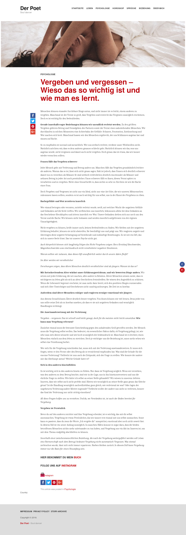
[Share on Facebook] (182, 264)
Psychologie (103, 8)
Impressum (26, 511)
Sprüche (131, 8)
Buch (78, 457)
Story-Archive (59, 511)
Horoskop (118, 8)
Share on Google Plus (32, 131)
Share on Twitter (32, 121)
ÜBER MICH (158, 8)
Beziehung (144, 8)
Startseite (78, 8)
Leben (89, 8)
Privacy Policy (41, 511)
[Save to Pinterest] (182, 270)
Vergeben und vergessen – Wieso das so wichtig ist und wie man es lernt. (90, 89)
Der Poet (30, 8)
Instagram (69, 465)
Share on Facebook (32, 115)
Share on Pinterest (32, 126)
